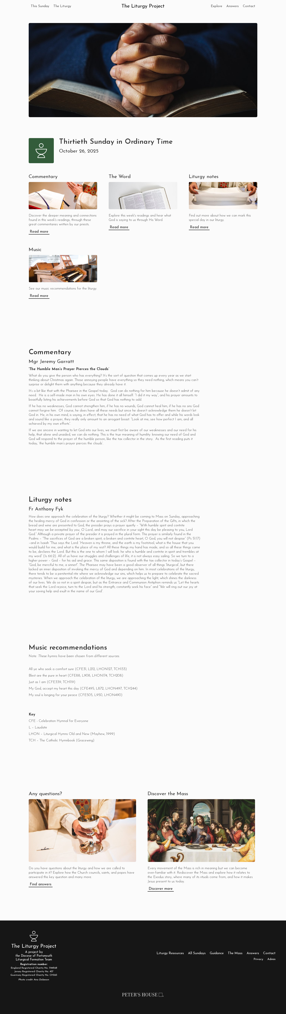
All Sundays (197, 953)
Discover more (161, 889)
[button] (62, 6)
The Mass (235, 953)
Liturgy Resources (170, 953)
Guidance (217, 953)
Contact (249, 6)
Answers (232, 6)
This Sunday (40, 6)
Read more (39, 232)
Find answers (41, 884)
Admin (271, 959)
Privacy (258, 959)
